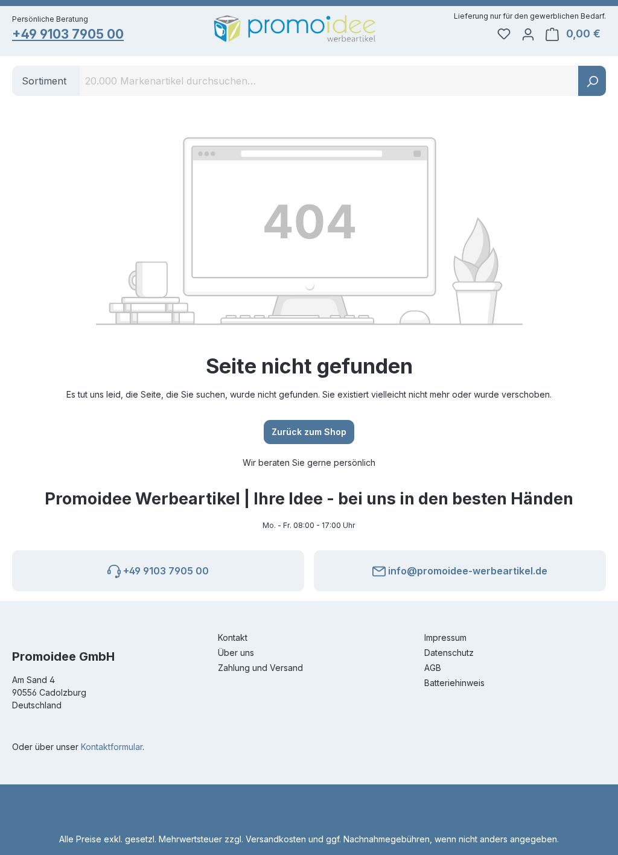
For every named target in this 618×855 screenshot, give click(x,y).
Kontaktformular (111, 747)
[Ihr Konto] (528, 34)
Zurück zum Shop (309, 432)
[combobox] (329, 81)
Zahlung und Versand (260, 668)
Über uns (236, 652)
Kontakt (232, 637)
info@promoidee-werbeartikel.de (466, 571)
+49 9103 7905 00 (68, 34)
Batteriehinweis (454, 683)
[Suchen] (592, 81)
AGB (432, 668)
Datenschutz (449, 652)
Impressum (445, 637)
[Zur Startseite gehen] (295, 28)
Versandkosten (276, 839)
